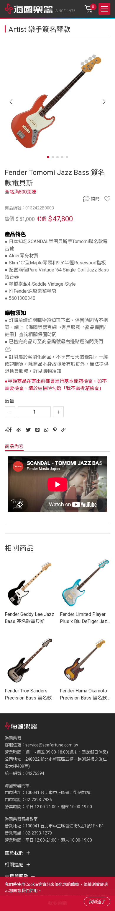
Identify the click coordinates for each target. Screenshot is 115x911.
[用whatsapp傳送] (46, 429)
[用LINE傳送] (37, 429)
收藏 (107, 199)
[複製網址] (63, 430)
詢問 (95, 198)
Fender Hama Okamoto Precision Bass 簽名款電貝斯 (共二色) (83, 695)
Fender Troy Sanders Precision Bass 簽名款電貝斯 (28, 695)
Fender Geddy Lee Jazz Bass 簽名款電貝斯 (29, 617)
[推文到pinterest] (55, 429)
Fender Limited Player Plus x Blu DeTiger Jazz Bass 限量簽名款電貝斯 (85, 618)
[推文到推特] (28, 429)
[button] (104, 102)
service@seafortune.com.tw (51, 745)
